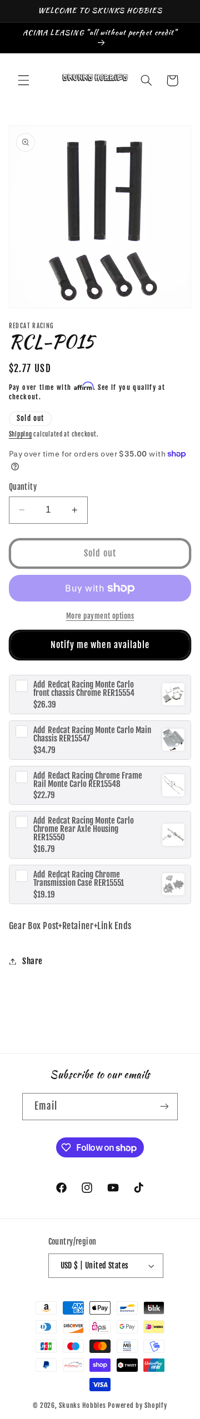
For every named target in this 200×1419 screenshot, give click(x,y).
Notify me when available (100, 644)
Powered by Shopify (137, 1405)
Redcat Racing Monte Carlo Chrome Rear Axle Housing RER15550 (83, 828)
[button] (23, 80)
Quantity (23, 487)
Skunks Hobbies (83, 1405)
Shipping (20, 434)
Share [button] (32, 961)
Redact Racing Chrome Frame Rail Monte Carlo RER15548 (87, 779)
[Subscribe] (164, 1106)
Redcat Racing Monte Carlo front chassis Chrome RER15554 (83, 688)
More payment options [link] (100, 615)
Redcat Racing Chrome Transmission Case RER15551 (78, 878)
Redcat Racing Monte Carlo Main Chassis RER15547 (92, 734)
